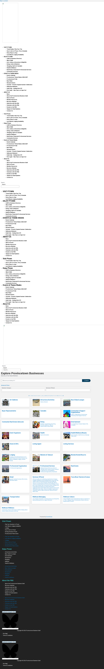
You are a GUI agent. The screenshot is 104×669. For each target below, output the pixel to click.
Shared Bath (35, 489)
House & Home (51, 469)
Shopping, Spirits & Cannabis (14, 66)
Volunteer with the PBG (13, 105)
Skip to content (4, 1)
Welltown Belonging (39, 497)
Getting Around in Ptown (11, 531)
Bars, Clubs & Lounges (10, 554)
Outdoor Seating (52, 485)
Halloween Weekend (12, 86)
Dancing (47, 481)
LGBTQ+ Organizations (76, 414)
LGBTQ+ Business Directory (14, 58)
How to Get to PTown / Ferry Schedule (17, 51)
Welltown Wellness (8, 508)
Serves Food (56, 487)
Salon (75, 436)
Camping (11, 456)
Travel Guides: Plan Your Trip (14, 49)
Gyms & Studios (74, 434)
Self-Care (16, 511)
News (8, 94)
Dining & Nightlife (67, 498)
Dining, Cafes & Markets (13, 64)
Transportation (15, 497)
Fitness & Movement (12, 509)
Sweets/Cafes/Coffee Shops (46, 426)
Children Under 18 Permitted (39, 481)
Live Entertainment (40, 484)
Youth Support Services (81, 415)
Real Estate (54, 471)
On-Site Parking (37, 485)
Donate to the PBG (12, 107)
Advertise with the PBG (13, 103)
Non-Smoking (52, 484)
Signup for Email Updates (13, 109)
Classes (42, 401)
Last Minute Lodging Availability (15, 54)
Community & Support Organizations (78, 411)
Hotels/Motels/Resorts (19, 456)
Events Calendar (11, 75)
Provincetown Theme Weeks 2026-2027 (17, 77)
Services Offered (38, 477)
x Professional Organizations (16, 468)
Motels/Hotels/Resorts (78, 455)
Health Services (81, 434)
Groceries (42, 425)
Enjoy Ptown (8, 56)
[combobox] (23, 390)
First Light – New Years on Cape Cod (16, 90)
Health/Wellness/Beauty (79, 433)
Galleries (7, 561)
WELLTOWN (10, 60)
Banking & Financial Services (46, 468)
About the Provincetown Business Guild (17, 96)
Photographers (51, 470)
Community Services (12, 71)
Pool (58, 485)
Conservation (5, 509)
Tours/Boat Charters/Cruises (80, 477)
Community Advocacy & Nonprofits (51, 498)
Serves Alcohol (49, 487)
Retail (11, 477)
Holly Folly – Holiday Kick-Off (14, 88)
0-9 (29, 395)
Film (87, 423)
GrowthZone (49, 516)
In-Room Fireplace (44, 482)
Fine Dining (53, 423)
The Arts (72, 501)
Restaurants (8, 557)
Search (3, 182)
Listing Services (68, 444)
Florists (45, 469)
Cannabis (43, 411)
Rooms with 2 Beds (42, 487)
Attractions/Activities (47, 400)
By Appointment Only (49, 480)
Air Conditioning (43, 479)
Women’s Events (11, 83)
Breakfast (42, 423)
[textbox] (2, 389)
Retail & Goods (66, 501)
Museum (46, 401)
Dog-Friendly (51, 481)
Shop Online (40, 489)
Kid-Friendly (50, 482)
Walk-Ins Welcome (45, 490)
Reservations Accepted (43, 486)
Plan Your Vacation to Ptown (12, 524)
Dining (42, 422)
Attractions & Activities (11, 552)
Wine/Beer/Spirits (13, 480)
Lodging (12, 455)
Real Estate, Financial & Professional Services (19, 69)
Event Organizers (15, 433)
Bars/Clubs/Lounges (77, 400)
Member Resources (12, 99)
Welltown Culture (68, 497)
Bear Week (9, 81)
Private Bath (35, 486)
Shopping (7, 559)
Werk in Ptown (10, 97)
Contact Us (10, 111)
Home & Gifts (14, 444)
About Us (7, 92)
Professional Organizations (46, 471)
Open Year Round (45, 485)
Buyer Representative (9, 411)
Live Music (73, 425)
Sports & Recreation (44, 434)
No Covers (46, 484)
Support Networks (48, 500)
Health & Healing (20, 509)
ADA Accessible (36, 479)
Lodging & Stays (70, 500)
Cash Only (56, 480)
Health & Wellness (11, 67)
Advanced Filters (5, 385)
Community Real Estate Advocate (13, 422)
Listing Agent (37, 444)
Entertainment (75, 422)
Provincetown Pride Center (11, 533)
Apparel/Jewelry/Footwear (15, 479)
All (63, 395)
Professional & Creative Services (81, 500)
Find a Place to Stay (12, 53)
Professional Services (47, 466)
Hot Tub (38, 482)
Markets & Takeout (49, 425)
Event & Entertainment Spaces (77, 498)
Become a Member (12, 101)
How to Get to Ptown (10, 530)
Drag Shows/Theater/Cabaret (79, 423)
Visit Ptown (8, 47)
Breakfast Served (40, 480)
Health (42, 433)
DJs (72, 423)
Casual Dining (48, 423)
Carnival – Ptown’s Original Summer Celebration (19, 84)
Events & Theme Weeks (11, 73)
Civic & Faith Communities (38, 498)
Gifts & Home (24, 479)
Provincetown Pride (12, 79)
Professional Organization (18, 466)
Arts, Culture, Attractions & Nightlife (16, 62)
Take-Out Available (48, 489)
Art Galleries (14, 400)
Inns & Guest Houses (20, 458)
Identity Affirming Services (38, 500)
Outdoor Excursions (9, 511)
